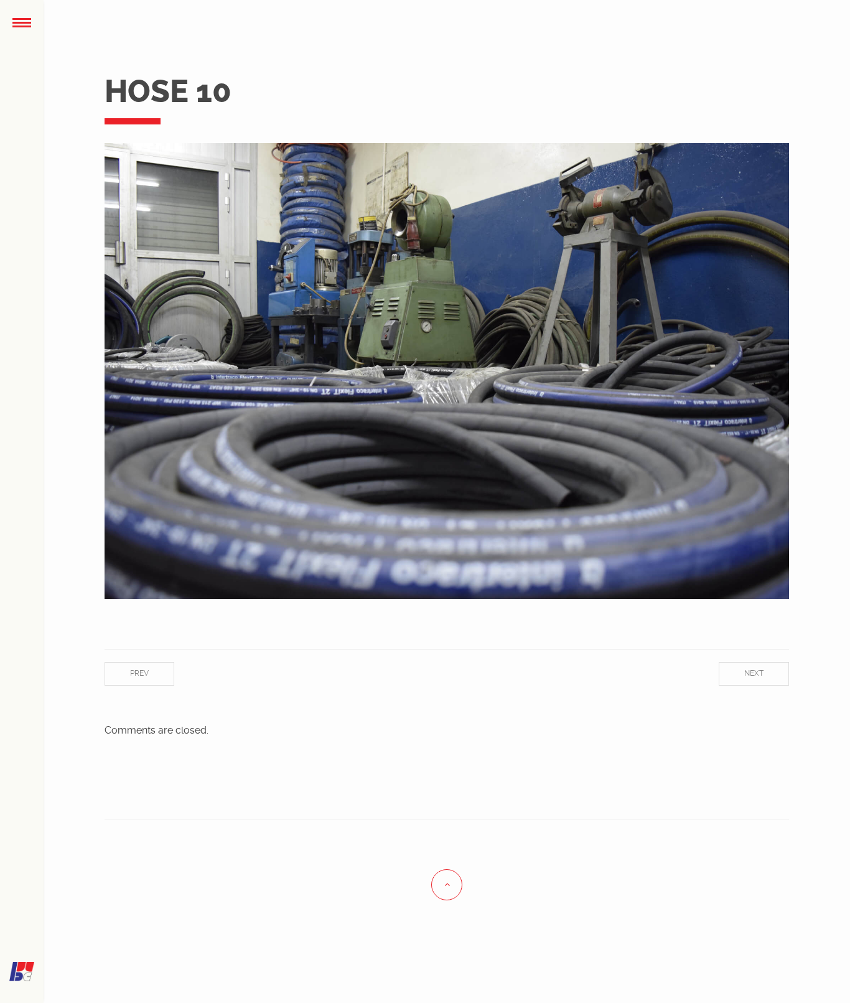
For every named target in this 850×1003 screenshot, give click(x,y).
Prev (139, 673)
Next (754, 673)
